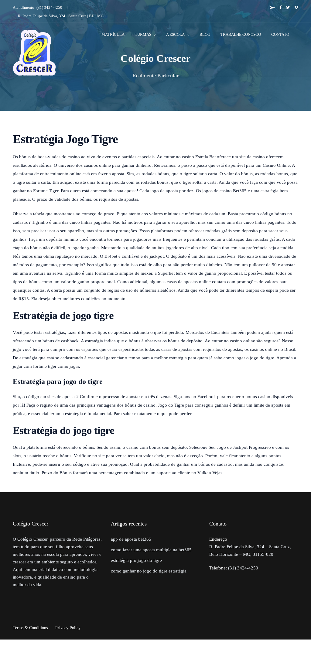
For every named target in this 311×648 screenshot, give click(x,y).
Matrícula (113, 34)
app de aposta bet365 (131, 539)
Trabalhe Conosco (240, 34)
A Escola (175, 34)
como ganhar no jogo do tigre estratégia (148, 571)
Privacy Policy (67, 628)
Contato (280, 34)
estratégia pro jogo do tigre (136, 560)
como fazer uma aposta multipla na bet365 (151, 549)
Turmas (143, 34)
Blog (205, 34)
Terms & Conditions (30, 628)
